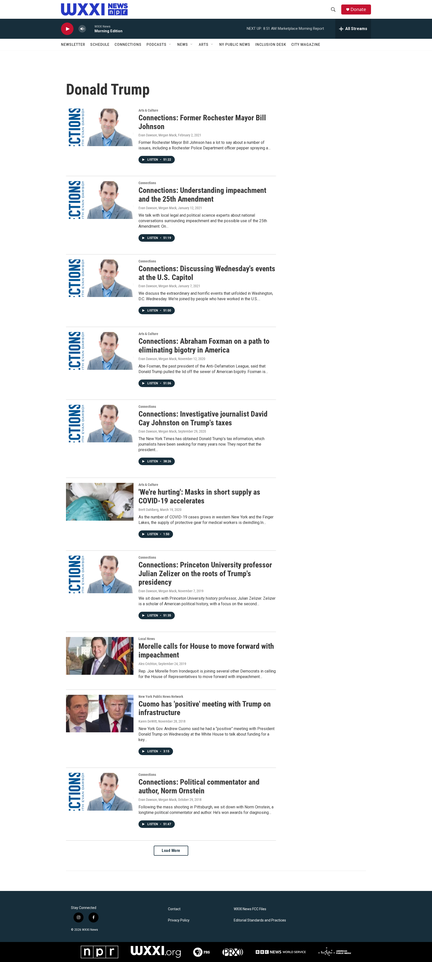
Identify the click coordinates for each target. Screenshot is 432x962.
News (182, 45)
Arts (203, 45)
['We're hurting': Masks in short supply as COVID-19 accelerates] (100, 501)
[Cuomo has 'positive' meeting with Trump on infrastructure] (100, 713)
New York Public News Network (160, 697)
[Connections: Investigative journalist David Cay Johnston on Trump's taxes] (100, 423)
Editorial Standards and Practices (260, 920)
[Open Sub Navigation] (170, 45)
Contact (174, 909)
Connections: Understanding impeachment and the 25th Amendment (202, 194)
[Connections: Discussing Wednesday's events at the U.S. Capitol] (100, 278)
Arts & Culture (148, 110)
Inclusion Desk (270, 45)
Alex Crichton (147, 664)
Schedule (100, 45)
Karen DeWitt (147, 721)
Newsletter (73, 45)
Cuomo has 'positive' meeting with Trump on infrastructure (204, 708)
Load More (171, 850)
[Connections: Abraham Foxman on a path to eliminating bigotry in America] (100, 351)
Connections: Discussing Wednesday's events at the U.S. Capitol (206, 273)
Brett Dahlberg (148, 510)
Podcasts (156, 45)
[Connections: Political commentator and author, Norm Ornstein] (100, 791)
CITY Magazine (305, 45)
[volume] (82, 29)
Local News (146, 639)
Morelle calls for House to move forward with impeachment (206, 650)
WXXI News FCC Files (250, 909)
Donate (358, 9)
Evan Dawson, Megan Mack (157, 135)
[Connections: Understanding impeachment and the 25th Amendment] (100, 200)
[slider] (90, 28)
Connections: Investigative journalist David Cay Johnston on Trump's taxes (203, 418)
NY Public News (234, 45)
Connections (128, 45)
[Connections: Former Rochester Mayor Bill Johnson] (100, 127)
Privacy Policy (179, 920)
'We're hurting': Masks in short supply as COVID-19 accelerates (199, 496)
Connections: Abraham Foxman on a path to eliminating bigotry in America (204, 345)
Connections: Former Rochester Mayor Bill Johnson (202, 122)
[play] (67, 29)
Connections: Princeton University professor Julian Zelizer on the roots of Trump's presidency (205, 573)
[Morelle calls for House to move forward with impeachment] (100, 656)
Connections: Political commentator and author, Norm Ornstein (199, 786)
